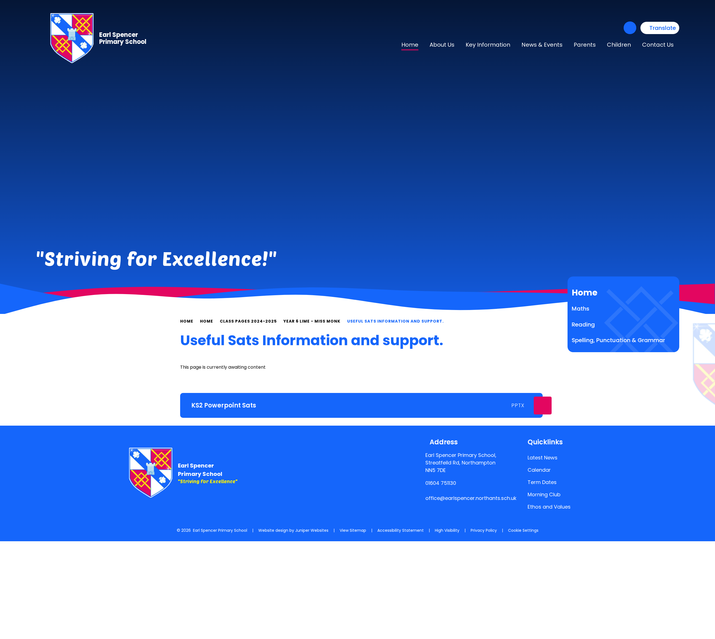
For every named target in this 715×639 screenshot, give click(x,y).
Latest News (542, 457)
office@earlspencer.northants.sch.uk (470, 498)
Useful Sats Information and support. (395, 321)
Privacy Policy (484, 530)
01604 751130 (440, 483)
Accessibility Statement (400, 530)
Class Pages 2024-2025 (248, 321)
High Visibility (447, 530)
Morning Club (544, 494)
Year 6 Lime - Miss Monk (311, 321)
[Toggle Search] (630, 28)
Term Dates (542, 482)
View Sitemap (353, 530)
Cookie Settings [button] (523, 530)
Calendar (539, 469)
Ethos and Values (549, 506)
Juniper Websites (311, 530)
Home (186, 321)
